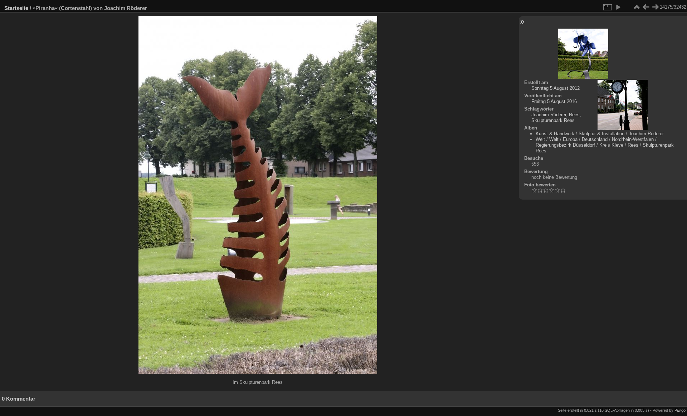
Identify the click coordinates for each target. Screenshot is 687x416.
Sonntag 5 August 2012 (555, 88)
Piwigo (680, 410)
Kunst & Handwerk (555, 133)
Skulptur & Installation (601, 133)
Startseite (16, 8)
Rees (574, 114)
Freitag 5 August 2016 (554, 101)
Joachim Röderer (548, 114)
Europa (570, 139)
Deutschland (595, 139)
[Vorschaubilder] (636, 7)
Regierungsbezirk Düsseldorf (565, 145)
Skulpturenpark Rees (553, 120)
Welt (540, 139)
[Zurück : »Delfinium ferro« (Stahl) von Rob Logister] (646, 7)
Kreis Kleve (611, 145)
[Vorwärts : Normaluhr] (655, 7)
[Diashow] (618, 7)
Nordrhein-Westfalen (633, 139)
